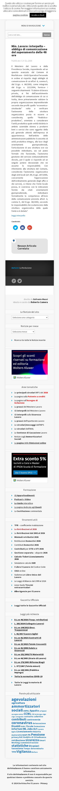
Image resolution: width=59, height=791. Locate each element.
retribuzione (18, 740)
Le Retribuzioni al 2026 (25, 529)
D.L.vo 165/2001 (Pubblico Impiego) (26, 671)
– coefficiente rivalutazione (28, 525)
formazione (39, 726)
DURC (23, 726)
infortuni (16, 729)
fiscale (29, 726)
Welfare (34, 752)
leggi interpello (18, 215)
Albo (27, 591)
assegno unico (17, 714)
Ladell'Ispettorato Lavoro (29, 421)
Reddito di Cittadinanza (34, 737)
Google (13, 281)
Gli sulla (27, 415)
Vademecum (27, 576)
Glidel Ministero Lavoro (29, 410)
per (29, 548)
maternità (16, 735)
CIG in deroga (37, 714)
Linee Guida (23, 586)
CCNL (27, 714)
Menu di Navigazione (31, 26)
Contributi (26, 545)
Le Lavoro (30, 432)
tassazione (17, 748)
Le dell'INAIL (24, 428)
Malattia (37, 732)
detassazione (39, 723)
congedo (19, 716)
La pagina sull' (26, 401)
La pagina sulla (29, 396)
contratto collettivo (33, 716)
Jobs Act (32, 729)
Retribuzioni (27, 541)
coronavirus (21, 722)
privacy (15, 737)
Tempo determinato (33, 748)
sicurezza (32, 740)
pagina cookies (20, 15)
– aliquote (30, 552)
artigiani (42, 711)
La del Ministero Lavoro (28, 406)
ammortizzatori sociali (25, 708)
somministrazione (29, 742)
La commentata (28, 511)
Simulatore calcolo (25, 563)
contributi (18, 719)
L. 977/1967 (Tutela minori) (27, 666)
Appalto (34, 710)
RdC (21, 737)
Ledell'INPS (29, 424)
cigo (44, 714)
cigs (13, 716)
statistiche (19, 745)
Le (29, 533)
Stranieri (34, 746)
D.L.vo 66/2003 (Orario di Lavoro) (30, 658)
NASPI (25, 735)
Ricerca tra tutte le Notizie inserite (30, 340)
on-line (19, 570)
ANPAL (26, 711)
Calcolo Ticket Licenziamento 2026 (29, 557)
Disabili (15, 726)
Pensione (38, 734)
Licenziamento (24, 731)
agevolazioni (23, 699)
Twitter (19, 281)
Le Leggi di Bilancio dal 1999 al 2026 (30, 581)
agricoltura (18, 703)
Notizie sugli (28, 437)
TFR (13, 751)
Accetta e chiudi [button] (37, 15)
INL (25, 729)
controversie (33, 719)
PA (29, 734)
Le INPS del (31, 392)
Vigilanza (23, 751)
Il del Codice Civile (30, 567)
